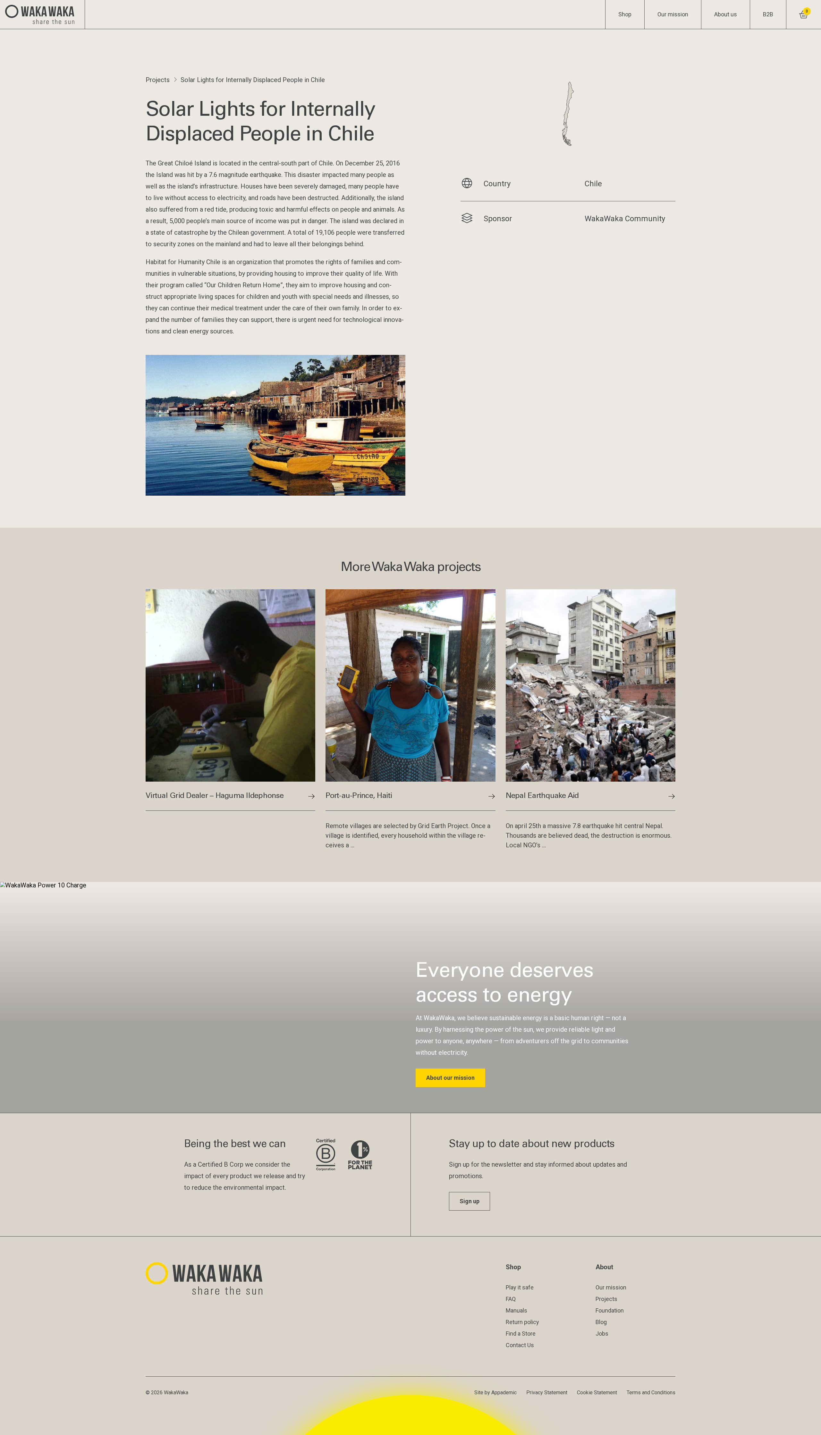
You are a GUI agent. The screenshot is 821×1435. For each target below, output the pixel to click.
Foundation (610, 1310)
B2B (768, 14)
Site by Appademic (495, 1392)
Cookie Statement (597, 1392)
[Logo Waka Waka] (42, 14)
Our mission (672, 14)
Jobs (602, 1333)
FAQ (511, 1299)
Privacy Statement (546, 1392)
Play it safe (520, 1287)
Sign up (469, 1201)
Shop (624, 14)
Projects (158, 80)
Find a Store (521, 1333)
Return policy (522, 1322)
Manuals (516, 1310)
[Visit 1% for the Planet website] (360, 1155)
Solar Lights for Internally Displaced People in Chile (253, 80)
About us (725, 14)
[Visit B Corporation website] (327, 1155)
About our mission (450, 1077)
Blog (601, 1322)
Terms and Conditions (651, 1392)
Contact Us (520, 1345)
